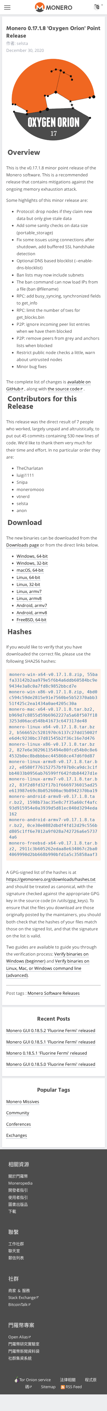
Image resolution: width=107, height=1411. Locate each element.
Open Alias (18, 1336)
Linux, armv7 (29, 591)
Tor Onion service (35, 1379)
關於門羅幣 (18, 1176)
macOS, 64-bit (30, 570)
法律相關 (68, 1379)
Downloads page (22, 545)
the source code (63, 389)
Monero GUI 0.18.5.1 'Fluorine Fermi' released (50, 1042)
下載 (12, 1211)
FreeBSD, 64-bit (31, 619)
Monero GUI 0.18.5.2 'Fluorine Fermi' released (50, 1030)
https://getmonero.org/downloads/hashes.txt (51, 879)
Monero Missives (22, 1101)
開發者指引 (18, 1190)
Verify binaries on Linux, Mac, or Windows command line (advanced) (47, 968)
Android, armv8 (32, 612)
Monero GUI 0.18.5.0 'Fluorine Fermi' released (50, 1064)
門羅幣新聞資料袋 (23, 1351)
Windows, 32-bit (32, 563)
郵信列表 (16, 1257)
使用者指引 (18, 1197)
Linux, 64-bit (28, 577)
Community (17, 1113)
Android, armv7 (32, 605)
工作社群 (16, 1243)
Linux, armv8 (29, 598)
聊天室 (14, 1250)
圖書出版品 (18, 1204)
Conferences (18, 1124)
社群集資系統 (20, 1358)
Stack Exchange (22, 1297)
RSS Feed (74, 1386)
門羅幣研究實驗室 (23, 1343)
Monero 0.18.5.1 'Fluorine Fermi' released (46, 1053)
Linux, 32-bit (28, 584)
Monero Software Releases (54, 993)
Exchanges (16, 1135)
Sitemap (48, 1386)
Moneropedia (20, 1183)
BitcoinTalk (18, 1304)
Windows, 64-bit (32, 556)
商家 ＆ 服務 (19, 1290)
